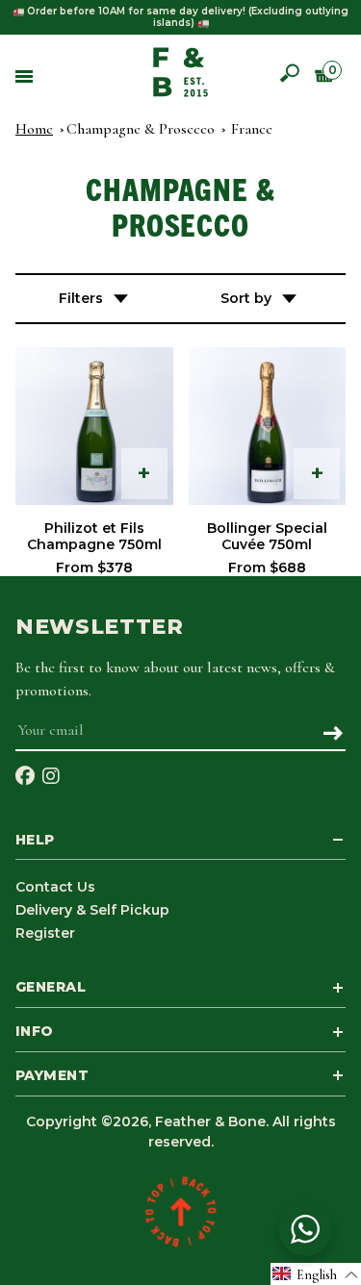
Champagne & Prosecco (140, 129)
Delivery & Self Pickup (92, 910)
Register (45, 933)
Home (34, 129)
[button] (316, 1274)
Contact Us (55, 886)
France (251, 129)
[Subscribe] (333, 734)
